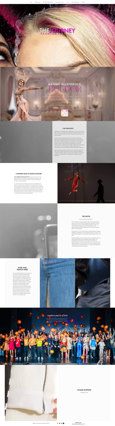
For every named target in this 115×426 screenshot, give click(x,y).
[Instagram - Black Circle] (63, 423)
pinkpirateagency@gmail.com (78, 424)
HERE (76, 106)
